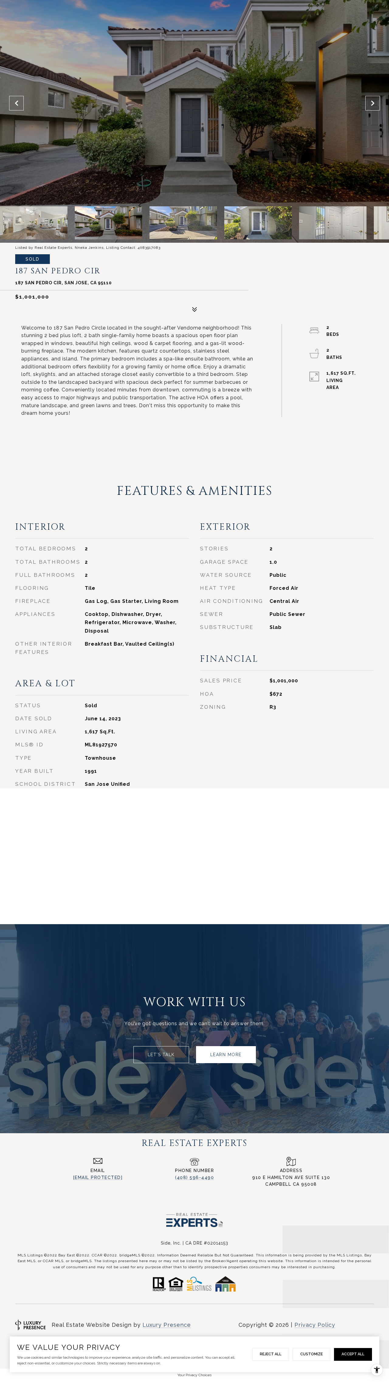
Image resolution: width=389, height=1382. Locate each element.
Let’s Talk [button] (161, 1054)
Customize (311, 1354)
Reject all (270, 1354)
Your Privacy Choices (194, 1375)
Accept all (353, 1354)
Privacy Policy (314, 1325)
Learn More (226, 1054)
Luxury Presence (167, 1325)
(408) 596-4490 (194, 1177)
